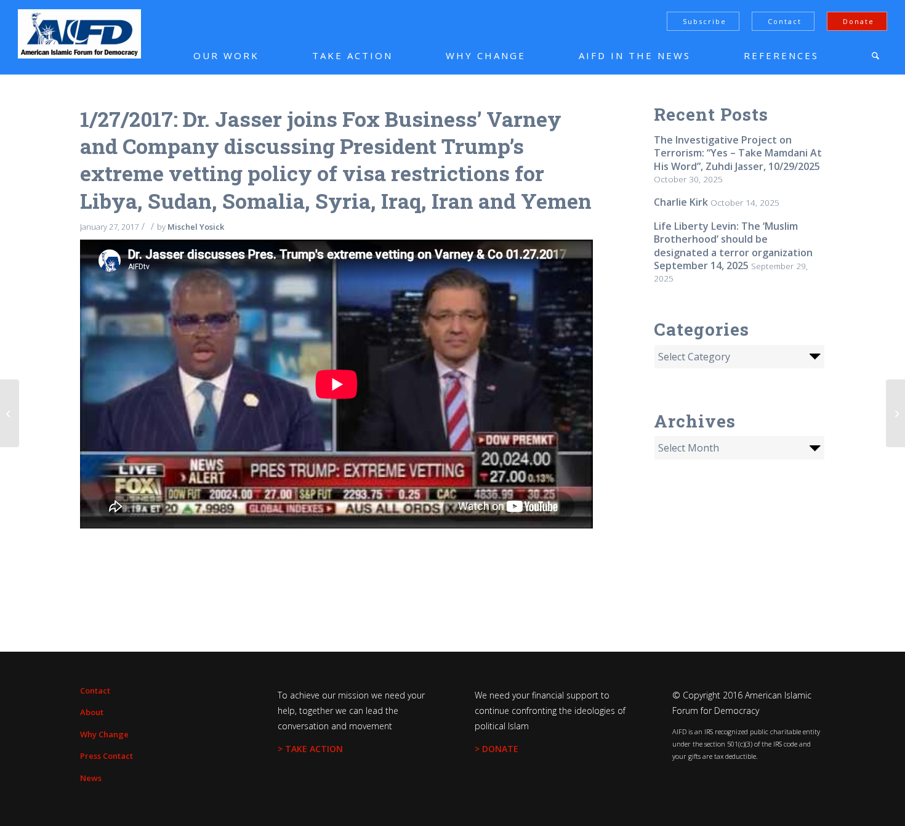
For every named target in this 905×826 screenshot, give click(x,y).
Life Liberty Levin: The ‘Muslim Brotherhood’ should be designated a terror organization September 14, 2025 (733, 245)
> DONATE (496, 749)
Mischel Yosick (195, 226)
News (91, 777)
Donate (858, 21)
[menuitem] (207, 55)
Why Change (104, 734)
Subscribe (704, 21)
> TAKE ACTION (310, 749)
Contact (785, 21)
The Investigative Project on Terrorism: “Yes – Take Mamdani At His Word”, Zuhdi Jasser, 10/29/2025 (738, 153)
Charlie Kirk (681, 202)
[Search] (875, 55)
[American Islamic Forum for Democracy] (79, 34)
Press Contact (106, 755)
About (91, 712)
